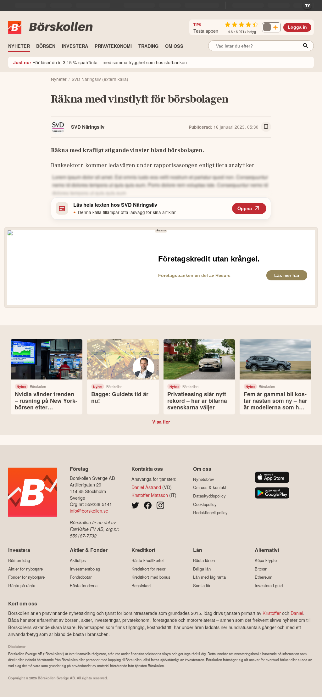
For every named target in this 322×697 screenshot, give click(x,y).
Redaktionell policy (210, 512)
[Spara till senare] (266, 127)
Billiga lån (202, 569)
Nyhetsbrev (203, 479)
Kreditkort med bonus (150, 577)
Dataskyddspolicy (209, 496)
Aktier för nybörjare (25, 569)
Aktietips (78, 560)
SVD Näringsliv (87, 126)
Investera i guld (269, 585)
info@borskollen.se (89, 510)
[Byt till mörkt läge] (271, 27)
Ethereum (263, 577)
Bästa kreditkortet (147, 560)
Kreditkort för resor (148, 569)
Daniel (297, 613)
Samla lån (202, 585)
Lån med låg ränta (209, 577)
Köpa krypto (266, 560)
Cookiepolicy (205, 504)
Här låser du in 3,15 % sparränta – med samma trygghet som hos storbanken (100, 62)
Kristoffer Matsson (149, 495)
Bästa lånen (204, 560)
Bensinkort (141, 585)
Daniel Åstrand (146, 487)
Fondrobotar (81, 577)
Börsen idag (19, 560)
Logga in (297, 27)
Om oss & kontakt (209, 487)
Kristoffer (272, 613)
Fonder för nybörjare (26, 577)
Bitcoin (261, 569)
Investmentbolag (85, 569)
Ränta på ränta (21, 585)
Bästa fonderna (83, 585)
